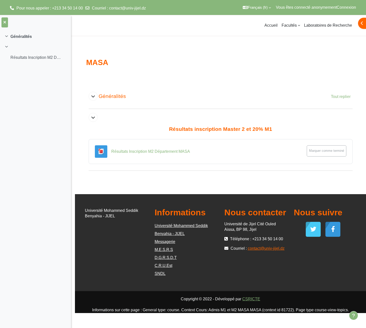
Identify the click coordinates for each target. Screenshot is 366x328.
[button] (257, 7)
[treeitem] (35, 36)
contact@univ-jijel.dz (127, 8)
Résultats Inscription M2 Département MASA (35, 57)
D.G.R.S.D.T (166, 257)
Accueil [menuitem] (271, 25)
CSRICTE (251, 299)
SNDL (160, 273)
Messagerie (165, 242)
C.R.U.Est (163, 265)
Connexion (346, 7)
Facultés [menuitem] (289, 25)
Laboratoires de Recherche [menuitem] (328, 25)
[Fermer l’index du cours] (4, 22)
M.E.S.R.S (164, 249)
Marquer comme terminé (326, 151)
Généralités (21, 36)
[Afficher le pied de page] (353, 315)
